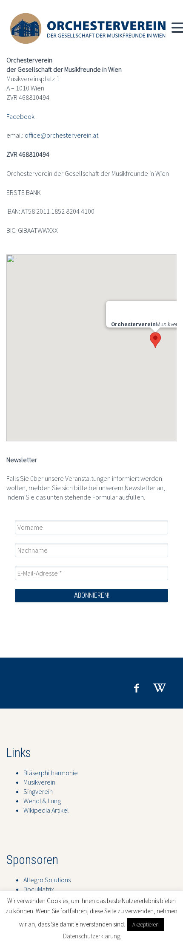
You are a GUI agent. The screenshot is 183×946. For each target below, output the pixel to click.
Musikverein (39, 782)
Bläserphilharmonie (50, 772)
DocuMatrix (38, 889)
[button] (155, 340)
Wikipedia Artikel (46, 810)
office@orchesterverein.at (61, 135)
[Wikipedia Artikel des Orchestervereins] (159, 688)
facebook (136, 688)
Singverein (38, 791)
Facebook (20, 116)
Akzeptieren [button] (145, 924)
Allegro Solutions (47, 879)
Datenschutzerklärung (91, 936)
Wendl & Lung (42, 800)
